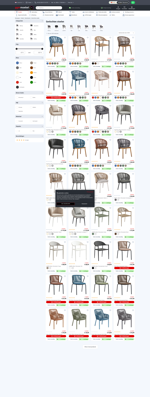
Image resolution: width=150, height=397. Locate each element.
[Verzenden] (37, 7)
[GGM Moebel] (22, 7)
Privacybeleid (90, 191)
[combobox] (49, 7)
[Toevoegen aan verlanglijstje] (64, 37)
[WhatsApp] (133, 2)
